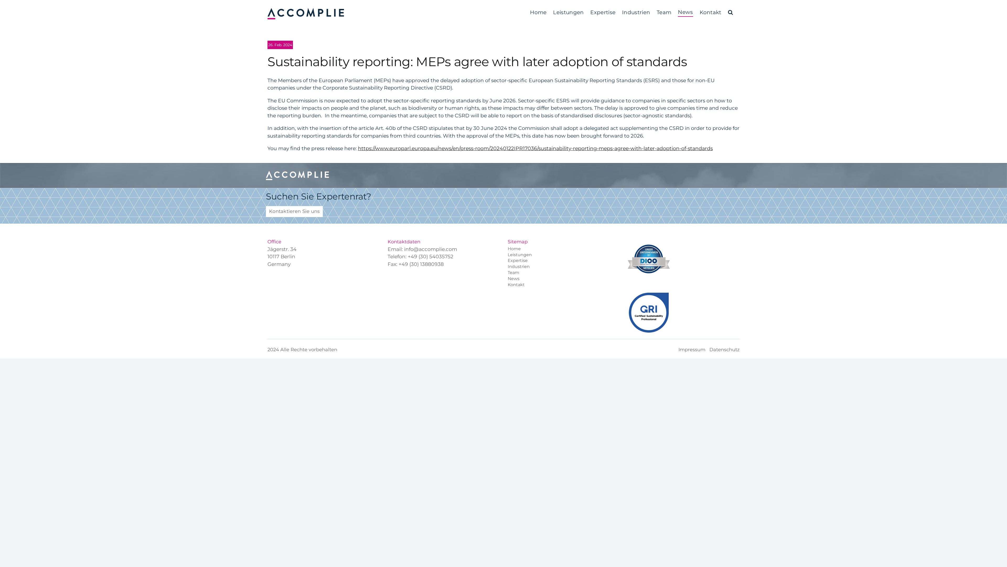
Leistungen (520, 255)
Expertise (518, 261)
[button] (730, 12)
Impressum (691, 350)
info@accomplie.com (430, 249)
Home (514, 249)
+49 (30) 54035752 (430, 257)
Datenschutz (724, 350)
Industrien (519, 267)
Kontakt (516, 285)
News (513, 279)
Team (513, 273)
